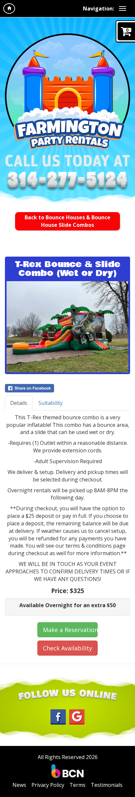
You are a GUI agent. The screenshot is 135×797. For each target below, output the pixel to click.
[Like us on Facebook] (58, 716)
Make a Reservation (70, 630)
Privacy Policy (47, 784)
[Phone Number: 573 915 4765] (67, 182)
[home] (9, 8)
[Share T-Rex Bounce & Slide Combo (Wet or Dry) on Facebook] (67, 388)
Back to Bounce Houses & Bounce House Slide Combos (67, 221)
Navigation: (98, 8)
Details (18, 403)
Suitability (50, 403)
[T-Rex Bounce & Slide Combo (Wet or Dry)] (67, 326)
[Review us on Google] (77, 716)
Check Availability (67, 648)
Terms (77, 784)
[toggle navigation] (122, 8)
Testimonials (107, 784)
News (19, 784)
